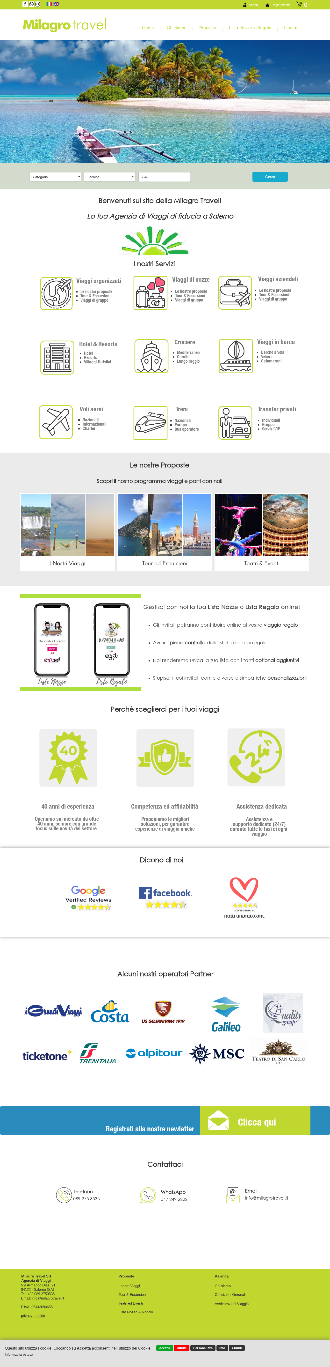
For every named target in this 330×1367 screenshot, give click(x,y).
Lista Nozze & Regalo (250, 27)
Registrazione (281, 5)
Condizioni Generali (230, 1294)
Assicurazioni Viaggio (232, 1304)
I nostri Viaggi (129, 1286)
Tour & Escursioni (132, 1294)
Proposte (207, 27)
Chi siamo (177, 27)
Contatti (292, 27)
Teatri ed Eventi (131, 1303)
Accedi (253, 5)
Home (148, 27)
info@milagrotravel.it (48, 1298)
